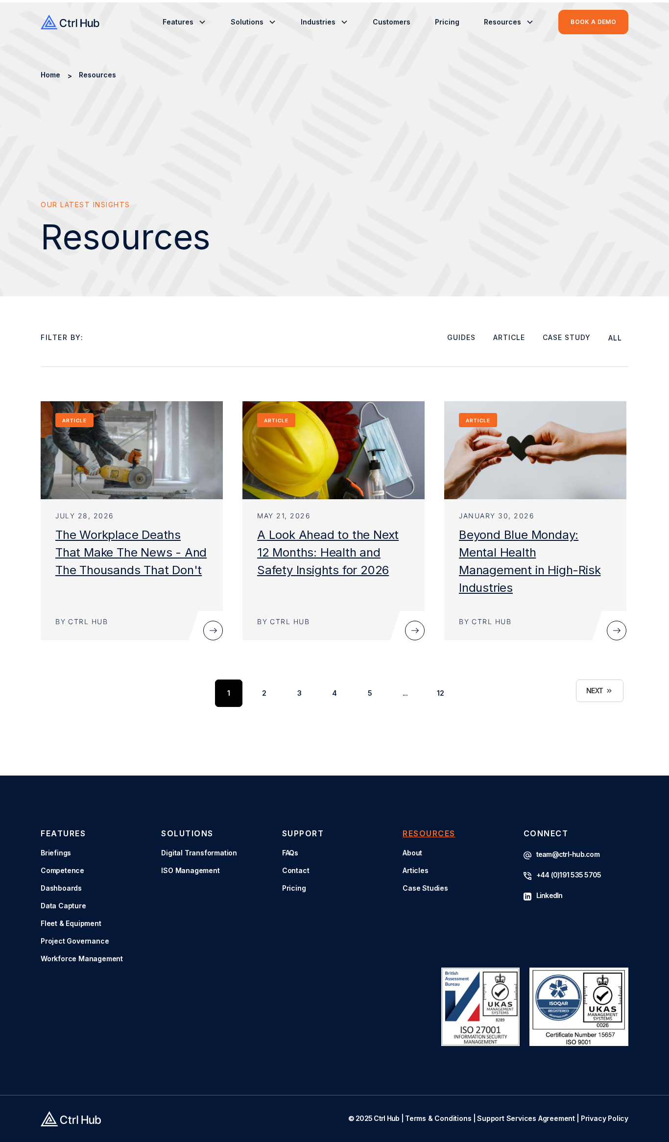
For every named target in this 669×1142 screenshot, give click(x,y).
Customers (391, 22)
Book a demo (593, 21)
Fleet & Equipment (71, 923)
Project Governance (75, 941)
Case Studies (425, 888)
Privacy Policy (604, 1118)
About (412, 853)
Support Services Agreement (526, 1118)
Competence (62, 870)
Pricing (447, 22)
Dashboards (61, 888)
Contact (296, 870)
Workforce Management (82, 958)
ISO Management (190, 870)
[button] (184, 22)
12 (440, 693)
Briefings (56, 853)
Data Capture (63, 905)
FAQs (290, 853)
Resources (97, 75)
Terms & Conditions (438, 1118)
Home (50, 75)
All (615, 338)
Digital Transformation (199, 853)
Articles (415, 870)
